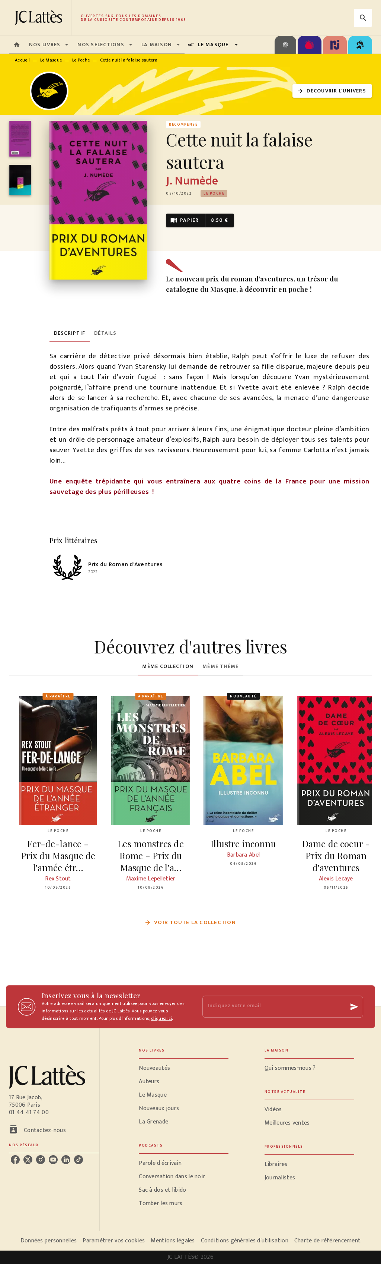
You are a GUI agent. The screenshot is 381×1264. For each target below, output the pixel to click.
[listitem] (15, 1159)
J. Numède (192, 181)
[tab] (17, 45)
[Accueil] (40, 17)
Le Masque (51, 60)
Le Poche (81, 60)
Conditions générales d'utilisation (244, 1241)
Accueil (22, 60)
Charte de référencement (327, 1241)
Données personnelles (48, 1241)
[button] (332, 91)
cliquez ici (161, 1018)
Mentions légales (173, 1241)
